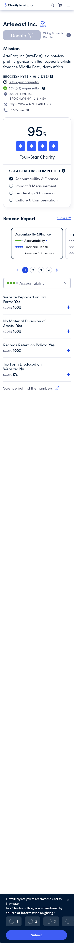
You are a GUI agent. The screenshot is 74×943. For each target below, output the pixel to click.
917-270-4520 (19, 110)
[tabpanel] (37, 338)
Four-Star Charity (37, 157)
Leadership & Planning (35, 192)
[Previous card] (17, 270)
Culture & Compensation (36, 200)
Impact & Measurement (35, 185)
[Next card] (57, 270)
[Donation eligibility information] (69, 35)
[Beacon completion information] (63, 171)
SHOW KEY (64, 218)
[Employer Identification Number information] (51, 76)
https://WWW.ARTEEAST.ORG (30, 104)
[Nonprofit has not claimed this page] (5, 82)
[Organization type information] (43, 88)
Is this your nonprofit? (24, 82)
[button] (22, 35)
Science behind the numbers (28, 388)
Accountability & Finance (36, 178)
